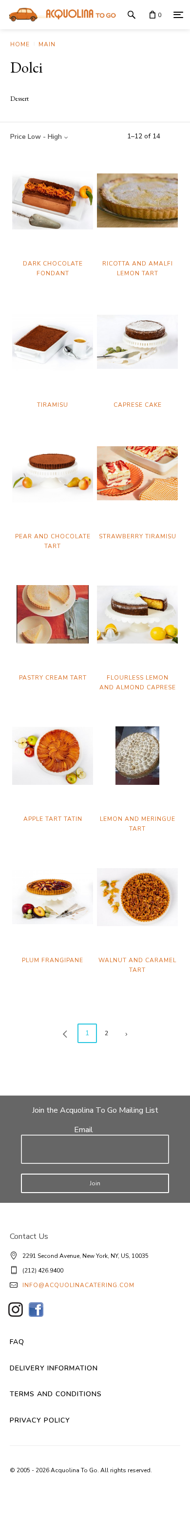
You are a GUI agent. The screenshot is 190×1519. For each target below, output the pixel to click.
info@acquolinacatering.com (78, 1285)
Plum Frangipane (52, 960)
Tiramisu (52, 405)
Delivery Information (54, 1368)
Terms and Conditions (56, 1394)
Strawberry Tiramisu (137, 536)
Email (83, 1130)
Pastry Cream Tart (53, 678)
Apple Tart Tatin (52, 819)
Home (20, 44)
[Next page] (126, 1033)
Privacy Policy (40, 1420)
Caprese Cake (138, 405)
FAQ (17, 1342)
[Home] (60, 14)
